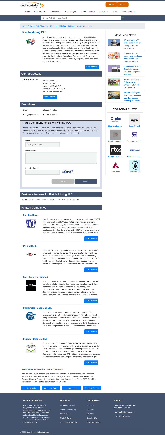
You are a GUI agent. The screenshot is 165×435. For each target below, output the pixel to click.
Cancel (63, 181)
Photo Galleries (128, 11)
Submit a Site (92, 418)
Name (28, 140)
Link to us (90, 414)
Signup (123, 4)
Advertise (90, 409)
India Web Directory (67, 405)
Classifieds (55, 11)
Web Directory (40, 11)
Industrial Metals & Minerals (79, 26)
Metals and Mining (58, 26)
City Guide (103, 11)
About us (90, 405)
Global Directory (88, 11)
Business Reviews (93, 422)
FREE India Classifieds (68, 422)
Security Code (31, 168)
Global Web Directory (39, 26)
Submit (86, 181)
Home (27, 11)
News (115, 11)
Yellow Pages (70, 11)
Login (111, 4)
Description (30, 150)
